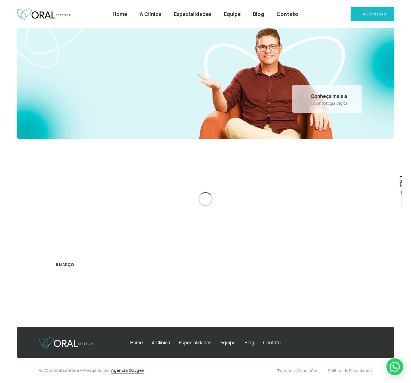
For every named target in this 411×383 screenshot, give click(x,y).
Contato (287, 14)
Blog (258, 14)
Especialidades (193, 14)
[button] (394, 366)
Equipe (232, 14)
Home (120, 14)
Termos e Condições (297, 370)
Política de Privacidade (350, 370)
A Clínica (151, 14)
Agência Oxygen (127, 370)
